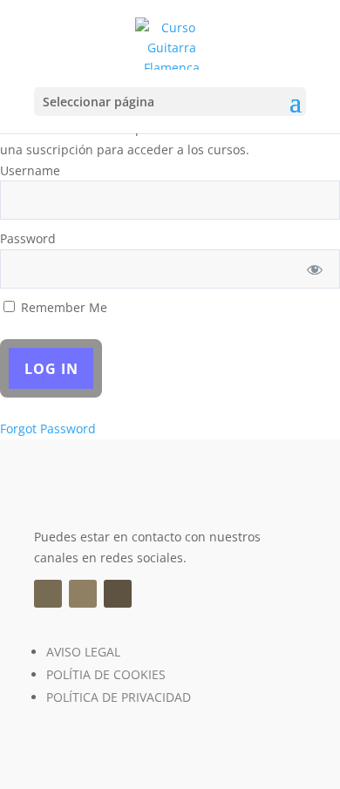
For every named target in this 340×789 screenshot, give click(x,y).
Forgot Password (48, 428)
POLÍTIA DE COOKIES (106, 674)
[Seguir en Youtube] (118, 594)
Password (28, 238)
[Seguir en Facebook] (48, 594)
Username (30, 170)
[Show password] (315, 269)
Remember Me (62, 307)
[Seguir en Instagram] (83, 594)
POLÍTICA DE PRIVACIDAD (118, 697)
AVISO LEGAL (83, 651)
